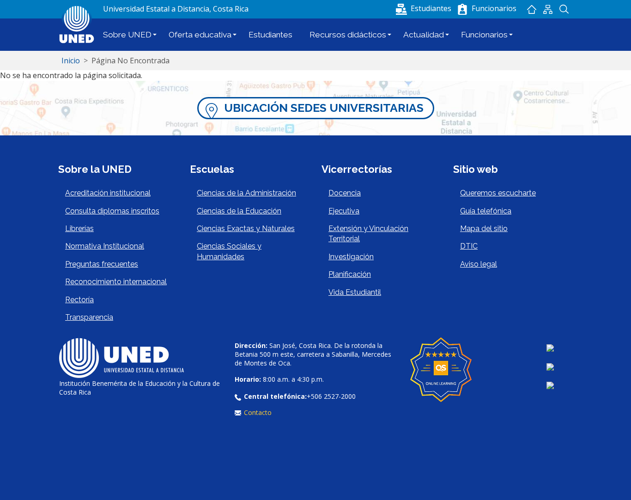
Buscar (564, 9)
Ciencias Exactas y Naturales (246, 228)
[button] (424, 8)
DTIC (469, 246)
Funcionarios (484, 34)
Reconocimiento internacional (116, 281)
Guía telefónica (485, 211)
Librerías (79, 228)
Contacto (258, 412)
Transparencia (89, 317)
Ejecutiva (343, 211)
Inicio (531, 9)
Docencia (344, 193)
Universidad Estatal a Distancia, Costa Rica (176, 9)
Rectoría (79, 299)
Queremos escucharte (498, 193)
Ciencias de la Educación (239, 211)
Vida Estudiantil (354, 292)
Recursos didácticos (347, 34)
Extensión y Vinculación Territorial (368, 233)
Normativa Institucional (104, 246)
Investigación (351, 256)
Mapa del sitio (548, 9)
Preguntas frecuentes (101, 264)
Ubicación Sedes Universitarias (324, 108)
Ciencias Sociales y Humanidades (229, 251)
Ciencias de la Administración (246, 193)
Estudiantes (270, 34)
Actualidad (423, 34)
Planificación (349, 274)
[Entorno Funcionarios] (462, 9)
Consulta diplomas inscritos (112, 211)
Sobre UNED (127, 34)
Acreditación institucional (108, 193)
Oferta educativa (200, 34)
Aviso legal (478, 264)
